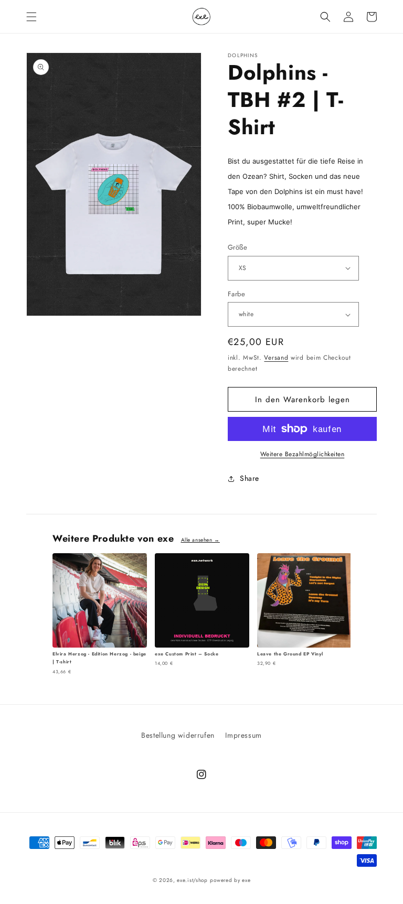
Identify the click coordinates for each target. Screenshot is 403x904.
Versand (276, 357)
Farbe (236, 294)
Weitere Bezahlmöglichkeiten (302, 454)
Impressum (243, 735)
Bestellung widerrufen (178, 735)
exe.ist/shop (192, 880)
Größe (237, 247)
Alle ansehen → (200, 540)
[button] (31, 16)
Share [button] (249, 478)
